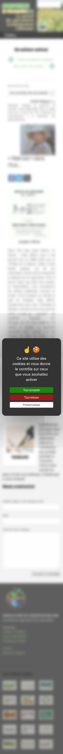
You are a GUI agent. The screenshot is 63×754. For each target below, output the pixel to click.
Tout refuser (31, 397)
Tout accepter (31, 390)
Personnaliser (31, 405)
